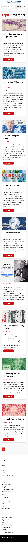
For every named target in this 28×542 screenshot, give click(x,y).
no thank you (7, 276)
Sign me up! (7, 274)
